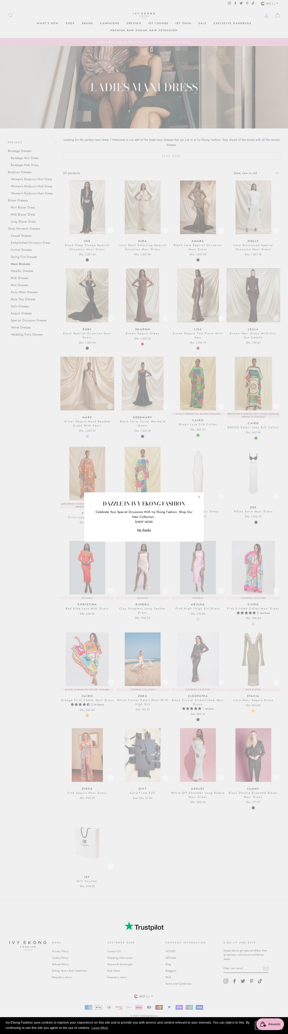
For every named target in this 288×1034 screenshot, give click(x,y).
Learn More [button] (99, 1027)
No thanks (144, 530)
